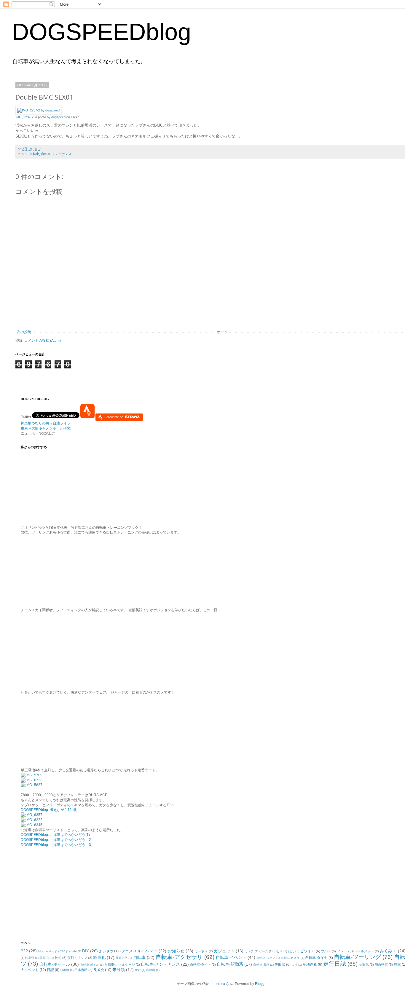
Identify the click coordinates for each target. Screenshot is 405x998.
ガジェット (224, 951)
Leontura (218, 984)
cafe (74, 951)
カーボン (201, 951)
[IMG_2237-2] (38, 110)
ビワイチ (307, 951)
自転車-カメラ (290, 957)
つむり (277, 951)
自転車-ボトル (89, 964)
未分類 (118, 969)
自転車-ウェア (265, 957)
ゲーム (263, 951)
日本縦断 (80, 970)
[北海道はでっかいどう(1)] (31, 815)
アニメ (127, 951)
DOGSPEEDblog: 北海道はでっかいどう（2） (58, 840)
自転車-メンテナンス (56, 154)
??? (24, 951)
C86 (62, 951)
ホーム (222, 332)
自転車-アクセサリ (179, 957)
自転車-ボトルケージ (119, 964)
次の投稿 (24, 332)
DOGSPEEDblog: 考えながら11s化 (49, 810)
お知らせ (176, 951)
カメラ (249, 951)
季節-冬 (44, 957)
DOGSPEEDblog (101, 32)
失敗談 (280, 964)
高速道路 (121, 957)
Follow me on (114, 417)
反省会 (98, 970)
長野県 (364, 964)
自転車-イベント (231, 957)
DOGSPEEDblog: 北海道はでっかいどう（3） (58, 845)
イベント (149, 951)
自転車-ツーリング (357, 957)
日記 (50, 970)
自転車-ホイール (54, 964)
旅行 (138, 970)
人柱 (294, 964)
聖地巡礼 (310, 964)
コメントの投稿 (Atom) (42, 340)
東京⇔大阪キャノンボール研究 (46, 428)
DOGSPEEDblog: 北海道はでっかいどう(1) (55, 835)
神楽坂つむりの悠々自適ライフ (46, 423)
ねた (291, 951)
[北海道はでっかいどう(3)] (31, 825)
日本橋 (64, 970)
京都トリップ (77, 957)
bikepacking (46, 951)
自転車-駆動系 (230, 964)
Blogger (261, 984)
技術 (58, 957)
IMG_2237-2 (24, 117)
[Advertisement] (58, 893)
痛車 (397, 964)
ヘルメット (366, 951)
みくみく (388, 951)
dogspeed (58, 117)
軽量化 (99, 957)
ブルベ (326, 951)
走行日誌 (334, 964)
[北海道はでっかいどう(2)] (31, 820)
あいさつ (106, 951)
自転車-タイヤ (316, 958)
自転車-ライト (200, 964)
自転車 (34, 154)
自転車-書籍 (261, 964)
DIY (85, 951)
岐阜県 (29, 957)
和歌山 (150, 970)
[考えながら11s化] (31, 775)
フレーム (344, 951)
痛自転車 (381, 964)
